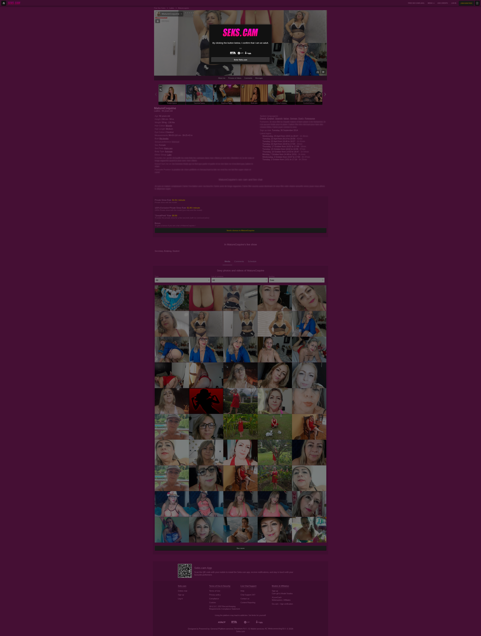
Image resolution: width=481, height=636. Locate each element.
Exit (240, 48)
